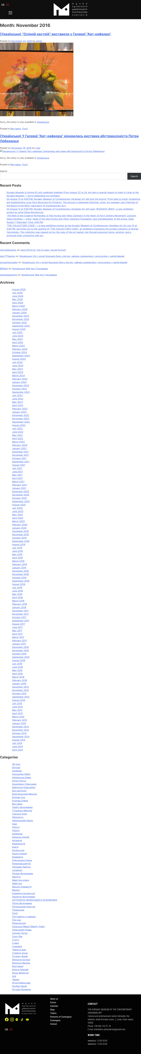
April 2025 (17, 342)
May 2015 (17, 710)
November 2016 (20, 650)
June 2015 (17, 706)
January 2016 (19, 683)
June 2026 (17, 296)
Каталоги (17, 840)
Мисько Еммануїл (22, 886)
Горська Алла (19, 813)
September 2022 (21, 422)
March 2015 (18, 716)
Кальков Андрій (20, 837)
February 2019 (19, 564)
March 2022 (18, 441)
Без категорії (19, 790)
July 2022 (17, 428)
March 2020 (18, 521)
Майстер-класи (20, 880)
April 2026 (17, 302)
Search (3, 171)
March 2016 (18, 677)
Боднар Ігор (18, 797)
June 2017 (17, 627)
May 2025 (17, 339)
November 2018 (20, 574)
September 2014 (20, 736)
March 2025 (18, 345)
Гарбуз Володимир (22, 807)
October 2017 (19, 617)
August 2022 (19, 425)
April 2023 (17, 405)
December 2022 (20, 415)
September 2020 (21, 501)
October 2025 (19, 322)
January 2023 (19, 412)
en (7, 4)
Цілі (14, 976)
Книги (15, 847)
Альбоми (17, 770)
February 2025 (19, 349)
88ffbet (4, 268)
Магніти (16, 876)
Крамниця (17, 857)
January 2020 (19, 528)
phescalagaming (8, 274)
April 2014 (17, 749)
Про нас (16, 919)
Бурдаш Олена (20, 800)
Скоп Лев (17, 936)
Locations (17, 870)
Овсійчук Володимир (23, 896)
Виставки (15, 128)
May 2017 (17, 630)
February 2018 (19, 604)
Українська (43, 122)
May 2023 (17, 402)
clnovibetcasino (8, 250)
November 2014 (20, 730)
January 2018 (19, 607)
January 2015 (19, 723)
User (38, 148)
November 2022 (20, 418)
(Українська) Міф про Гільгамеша (30, 268)
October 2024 (19, 352)
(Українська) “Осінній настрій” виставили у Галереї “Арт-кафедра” (55, 34)
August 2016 (18, 660)
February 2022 (19, 445)
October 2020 (19, 498)
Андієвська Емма (21, 777)
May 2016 (17, 670)
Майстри (17, 883)
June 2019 (17, 551)
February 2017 (19, 640)
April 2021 (17, 478)
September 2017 (20, 620)
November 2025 (20, 319)
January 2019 (19, 567)
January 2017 (19, 643)
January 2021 (19, 488)
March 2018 (18, 600)
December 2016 (20, 647)
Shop (52, 1009)
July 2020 (17, 508)
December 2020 (20, 491)
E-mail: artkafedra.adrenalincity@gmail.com (106, 1029)
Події (25, 128)
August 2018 (18, 584)
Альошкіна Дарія (21, 774)
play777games (7, 256)
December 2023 (20, 385)
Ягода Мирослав (21, 982)
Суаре (15, 943)
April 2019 (17, 557)
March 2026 (18, 306)
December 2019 (20, 531)
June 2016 (17, 667)
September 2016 (20, 657)
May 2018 (17, 594)
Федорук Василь (21, 963)
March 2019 (18, 561)
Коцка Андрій (19, 853)
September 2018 (20, 581)
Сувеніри (17, 946)
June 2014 (17, 746)
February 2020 (19, 524)
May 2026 (17, 299)
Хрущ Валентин (20, 972)
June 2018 (17, 590)
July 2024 (17, 362)
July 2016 (17, 663)
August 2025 (19, 329)
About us (54, 999)
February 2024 (19, 378)
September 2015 (20, 696)
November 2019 (20, 534)
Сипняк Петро (20, 933)
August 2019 (18, 544)
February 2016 (19, 680)
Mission (16, 890)
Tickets (53, 1013)
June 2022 (17, 431)
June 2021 (17, 471)
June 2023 (17, 398)
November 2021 (20, 455)
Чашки (15, 979)
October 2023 (19, 388)
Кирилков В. (18, 843)
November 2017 (20, 614)
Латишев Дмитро (21, 866)
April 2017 (17, 634)
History (16, 827)
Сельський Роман (22, 929)
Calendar (54, 1006)
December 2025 (20, 316)
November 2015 (20, 690)
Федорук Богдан (21, 959)
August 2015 (18, 700)
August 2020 (19, 504)
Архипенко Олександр (24, 784)
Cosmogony (55, 1020)
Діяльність (18, 817)
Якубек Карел (19, 986)
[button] (10, 13)
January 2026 (19, 312)
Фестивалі (17, 966)
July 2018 (17, 587)
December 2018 (20, 571)
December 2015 (20, 687)
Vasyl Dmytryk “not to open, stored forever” (43, 250)
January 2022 (19, 448)
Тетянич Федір (20, 956)
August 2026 (19, 289)
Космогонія (18, 850)
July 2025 (17, 332)
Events (53, 1002)
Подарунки (18, 910)
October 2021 (19, 458)
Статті (15, 939)
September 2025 (21, 325)
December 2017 (20, 610)
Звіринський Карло (22, 820)
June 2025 (17, 335)
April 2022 (17, 438)
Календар (17, 833)
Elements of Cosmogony (61, 1016)
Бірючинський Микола (24, 794)
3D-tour (16, 764)
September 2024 (21, 355)
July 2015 (17, 703)
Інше (14, 823)
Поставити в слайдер (24, 916)
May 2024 (17, 369)
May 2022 (17, 435)
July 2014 (17, 743)
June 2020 (17, 511)
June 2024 (17, 365)
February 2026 (19, 309)
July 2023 (17, 395)
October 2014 (19, 733)
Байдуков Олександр (23, 787)
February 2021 (19, 484)
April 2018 (17, 597)
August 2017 (18, 624)
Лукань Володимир (22, 873)
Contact (53, 1024)
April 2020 (17, 518)
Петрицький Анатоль (23, 906)
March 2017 (18, 637)
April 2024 (17, 372)
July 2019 (17, 547)
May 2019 (17, 554)
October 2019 (19, 537)
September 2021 (20, 461)
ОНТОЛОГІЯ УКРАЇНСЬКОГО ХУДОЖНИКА (34, 900)
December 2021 (20, 451)
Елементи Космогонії (23, 893)
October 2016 (19, 653)
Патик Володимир (22, 903)
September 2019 (20, 541)
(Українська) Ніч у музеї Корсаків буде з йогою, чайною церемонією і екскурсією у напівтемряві (71, 256)
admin (39, 41)
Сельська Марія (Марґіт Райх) (28, 926)
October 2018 (19, 577)
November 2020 (20, 494)
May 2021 (17, 475)
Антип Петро (19, 780)
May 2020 (17, 514)
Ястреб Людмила (21, 989)
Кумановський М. (21, 863)
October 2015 (19, 693)
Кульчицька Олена (22, 860)
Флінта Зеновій (20, 969)
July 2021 (17, 468)
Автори (16, 767)
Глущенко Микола (22, 810)
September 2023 (21, 392)
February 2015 (19, 720)
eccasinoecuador (9, 262)
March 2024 (18, 375)
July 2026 (17, 292)
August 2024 (19, 359)
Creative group (20, 953)
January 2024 (19, 382)
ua (3, 4)
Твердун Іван (19, 949)
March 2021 (18, 481)
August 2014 (18, 740)
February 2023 (19, 408)
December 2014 (20, 726)
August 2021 (18, 465)
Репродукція (19, 923)
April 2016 (17, 673)
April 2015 (17, 713)
